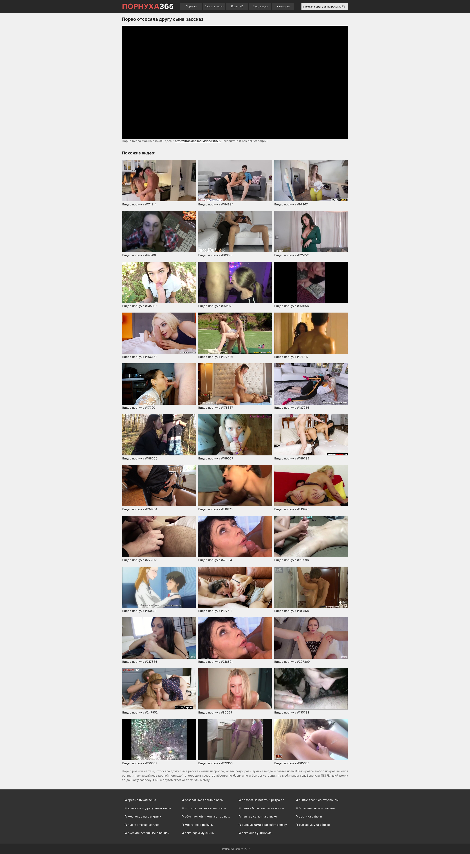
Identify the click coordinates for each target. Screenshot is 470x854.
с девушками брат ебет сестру (264, 824)
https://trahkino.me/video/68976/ (198, 141)
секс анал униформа (257, 833)
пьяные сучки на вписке (259, 816)
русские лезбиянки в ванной (148, 833)
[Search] (343, 6)
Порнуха (191, 6)
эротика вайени (310, 816)
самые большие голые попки (263, 808)
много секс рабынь (199, 824)
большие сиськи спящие (317, 808)
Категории (283, 6)
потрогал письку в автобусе (205, 808)
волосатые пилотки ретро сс (263, 800)
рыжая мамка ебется (314, 824)
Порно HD (237, 6)
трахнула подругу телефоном (149, 808)
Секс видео (260, 6)
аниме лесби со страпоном (319, 800)
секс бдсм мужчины (199, 833)
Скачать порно (214, 6)
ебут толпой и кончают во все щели (209, 816)
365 (148, 6)
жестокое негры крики (144, 816)
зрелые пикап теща (142, 800)
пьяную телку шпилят (143, 824)
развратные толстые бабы (204, 800)
